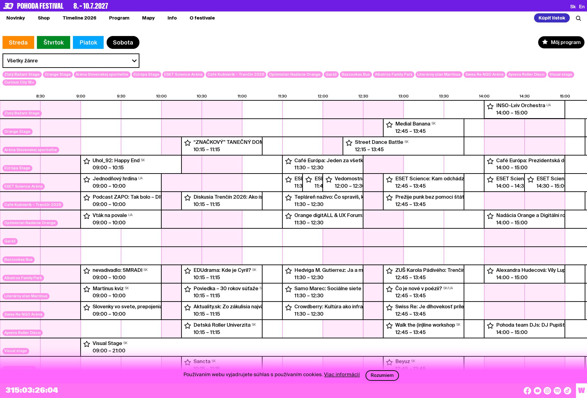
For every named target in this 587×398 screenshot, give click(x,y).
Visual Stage (107, 343)
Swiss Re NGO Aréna (484, 74)
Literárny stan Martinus (438, 74)
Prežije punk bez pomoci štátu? (432, 197)
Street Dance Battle (379, 142)
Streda (18, 42)
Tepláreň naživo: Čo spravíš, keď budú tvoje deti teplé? (359, 197)
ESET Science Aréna (183, 74)
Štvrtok (54, 42)
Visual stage (561, 74)
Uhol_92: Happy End (116, 160)
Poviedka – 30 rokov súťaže (226, 288)
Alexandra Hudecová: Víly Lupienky (537, 270)
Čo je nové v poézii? (418, 288)
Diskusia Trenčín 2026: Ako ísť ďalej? (237, 197)
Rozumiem (382, 375)
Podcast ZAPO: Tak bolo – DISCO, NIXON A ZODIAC (153, 197)
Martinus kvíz (108, 288)
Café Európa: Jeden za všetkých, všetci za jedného (354, 160)
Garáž (331, 74)
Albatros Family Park (394, 74)
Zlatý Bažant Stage (22, 74)
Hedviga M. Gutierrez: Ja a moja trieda (340, 270)
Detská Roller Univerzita (222, 325)
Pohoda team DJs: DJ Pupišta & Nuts (540, 325)
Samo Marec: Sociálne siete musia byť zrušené (350, 288)
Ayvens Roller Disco (526, 74)
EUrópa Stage (146, 74)
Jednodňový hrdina (115, 178)
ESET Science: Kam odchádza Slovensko (443, 178)
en (582, 6)
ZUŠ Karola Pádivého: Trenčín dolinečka (442, 270)
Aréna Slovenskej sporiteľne (102, 74)
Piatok (88, 42)
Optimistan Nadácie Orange (295, 74)
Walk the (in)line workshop (425, 325)
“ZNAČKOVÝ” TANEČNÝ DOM (229, 142)
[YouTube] (537, 391)
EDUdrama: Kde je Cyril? (222, 270)
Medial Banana (412, 124)
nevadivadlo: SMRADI (117, 270)
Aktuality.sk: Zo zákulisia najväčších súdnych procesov (257, 306)
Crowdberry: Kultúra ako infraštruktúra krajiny (347, 306)
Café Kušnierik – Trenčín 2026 (236, 74)
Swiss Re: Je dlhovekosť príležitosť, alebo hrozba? (454, 306)
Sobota (123, 42)
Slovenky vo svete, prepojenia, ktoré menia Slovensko (156, 306)
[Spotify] (557, 391)
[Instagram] (547, 391)
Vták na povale (110, 215)
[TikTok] (567, 391)
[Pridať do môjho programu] (490, 106)
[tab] (44, 18)
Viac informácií (342, 374)
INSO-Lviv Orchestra (520, 105)
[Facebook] (527, 391)
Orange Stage (58, 74)
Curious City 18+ (19, 82)
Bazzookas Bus (356, 74)
